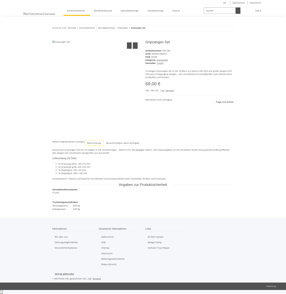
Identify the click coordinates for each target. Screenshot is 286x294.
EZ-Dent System (155, 236)
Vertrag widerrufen (64, 273)
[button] (245, 11)
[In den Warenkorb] (54, 38)
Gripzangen (162, 60)
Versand (170, 90)
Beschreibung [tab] (94, 143)
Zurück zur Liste (59, 27)
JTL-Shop (280, 286)
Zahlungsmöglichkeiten (66, 242)
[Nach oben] (1, 292)
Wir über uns (61, 236)
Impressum (255, 2)
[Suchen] (238, 10)
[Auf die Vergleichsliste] (129, 45)
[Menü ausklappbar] (26, 8)
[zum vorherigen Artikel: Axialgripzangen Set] (148, 28)
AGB (103, 242)
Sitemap (105, 247)
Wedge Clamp (155, 242)
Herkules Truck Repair (159, 247)
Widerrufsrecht (108, 264)
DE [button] (225, 2)
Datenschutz (239, 2)
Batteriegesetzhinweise (113, 258)
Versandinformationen (66, 247)
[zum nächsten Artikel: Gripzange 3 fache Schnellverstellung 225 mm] (153, 28)
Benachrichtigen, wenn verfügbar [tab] (122, 143)
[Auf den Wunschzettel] (135, 45)
